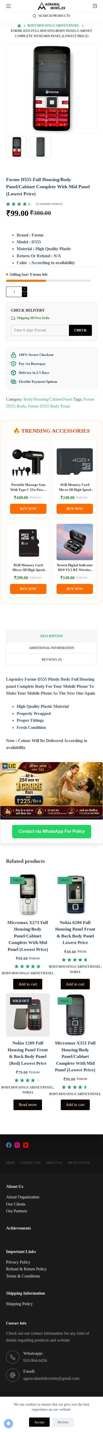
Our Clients (15, 1204)
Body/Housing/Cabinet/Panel (48, 399)
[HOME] (19, 26)
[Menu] (8, 6)
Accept (39, 1422)
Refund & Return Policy (26, 1269)
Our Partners (16, 1211)
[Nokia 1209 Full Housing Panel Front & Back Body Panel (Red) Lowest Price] (27, 1015)
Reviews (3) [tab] (52, 659)
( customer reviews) (49, 204)
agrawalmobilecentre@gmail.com (51, 1378)
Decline (63, 1422)
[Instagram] (17, 1145)
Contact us (30, 1163)
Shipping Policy (19, 1304)
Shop (10, 1163)
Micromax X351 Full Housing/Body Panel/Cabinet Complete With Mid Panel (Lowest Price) (75, 1056)
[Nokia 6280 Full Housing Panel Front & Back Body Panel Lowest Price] (75, 894)
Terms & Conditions (23, 1276)
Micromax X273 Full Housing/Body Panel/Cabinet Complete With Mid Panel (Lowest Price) (27, 936)
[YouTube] (26, 1145)
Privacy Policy (18, 1262)
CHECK (80, 330)
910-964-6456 (35, 1360)
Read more (28, 1104)
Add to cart (27, 984)
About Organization (22, 1197)
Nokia (75, 972)
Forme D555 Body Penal (49, 406)
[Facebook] (9, 1145)
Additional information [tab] (51, 648)
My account (79, 1163)
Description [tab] (51, 636)
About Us (54, 1163)
